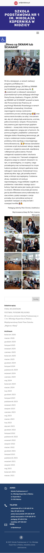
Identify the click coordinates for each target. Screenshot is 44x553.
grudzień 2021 (10, 451)
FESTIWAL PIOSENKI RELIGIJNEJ (17, 312)
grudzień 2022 (10, 430)
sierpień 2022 (9, 444)
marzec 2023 (9, 419)
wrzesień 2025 (10, 349)
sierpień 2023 (9, 409)
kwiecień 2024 (10, 384)
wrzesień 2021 (10, 461)
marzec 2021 (9, 475)
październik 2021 (11, 458)
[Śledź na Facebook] (21, 537)
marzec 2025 (9, 359)
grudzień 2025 (10, 342)
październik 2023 (11, 401)
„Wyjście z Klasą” (10, 326)
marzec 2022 (9, 447)
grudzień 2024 (10, 363)
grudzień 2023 (10, 394)
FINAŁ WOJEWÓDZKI (12, 309)
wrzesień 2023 (10, 405)
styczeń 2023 (9, 426)
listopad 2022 (9, 433)
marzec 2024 (9, 387)
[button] (3, 40)
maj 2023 (8, 416)
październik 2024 (11, 370)
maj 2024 (8, 380)
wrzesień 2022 (10, 440)
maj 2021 (8, 468)
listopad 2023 (9, 398)
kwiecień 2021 (10, 472)
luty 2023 (8, 423)
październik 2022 (11, 437)
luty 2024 (8, 391)
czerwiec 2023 (10, 412)
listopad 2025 (9, 345)
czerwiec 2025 (10, 352)
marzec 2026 (9, 338)
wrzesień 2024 (10, 373)
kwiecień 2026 (10, 335)
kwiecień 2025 (10, 356)
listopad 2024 (9, 366)
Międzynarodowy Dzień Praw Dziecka (18, 322)
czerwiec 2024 (10, 377)
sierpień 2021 (9, 465)
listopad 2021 (9, 454)
